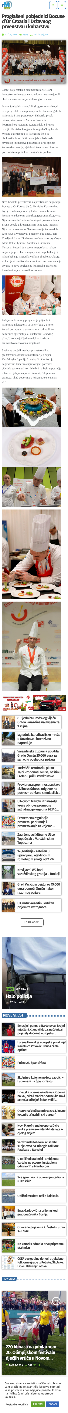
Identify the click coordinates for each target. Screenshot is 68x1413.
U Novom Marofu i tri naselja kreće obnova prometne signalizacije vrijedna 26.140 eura (37, 807)
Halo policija (19, 996)
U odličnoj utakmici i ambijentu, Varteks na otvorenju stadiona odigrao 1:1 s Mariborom (38, 1163)
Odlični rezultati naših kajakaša (38, 1196)
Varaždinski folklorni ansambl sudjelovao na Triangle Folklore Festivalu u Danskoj (38, 1146)
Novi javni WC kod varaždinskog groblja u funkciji (38, 872)
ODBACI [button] (53, 1404)
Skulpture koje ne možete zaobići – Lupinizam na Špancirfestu (40, 1079)
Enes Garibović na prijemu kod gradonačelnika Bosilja (37, 1212)
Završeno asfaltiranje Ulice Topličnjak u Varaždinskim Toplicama (36, 838)
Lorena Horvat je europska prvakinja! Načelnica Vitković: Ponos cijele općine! (41, 1046)
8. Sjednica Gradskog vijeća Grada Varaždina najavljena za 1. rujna (38, 722)
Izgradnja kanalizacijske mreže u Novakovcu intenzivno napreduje (38, 739)
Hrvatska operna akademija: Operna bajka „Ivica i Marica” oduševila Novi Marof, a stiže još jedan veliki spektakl (41, 1098)
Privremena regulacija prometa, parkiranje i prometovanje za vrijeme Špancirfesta (34, 824)
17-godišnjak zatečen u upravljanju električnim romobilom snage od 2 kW (35, 855)
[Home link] (7, 5)
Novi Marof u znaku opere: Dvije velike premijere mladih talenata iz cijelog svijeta (40, 1129)
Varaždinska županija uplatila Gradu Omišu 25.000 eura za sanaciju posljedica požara (38, 755)
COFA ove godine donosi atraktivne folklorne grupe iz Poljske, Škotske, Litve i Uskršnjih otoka (40, 1262)
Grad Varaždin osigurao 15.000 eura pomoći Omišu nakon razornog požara (38, 888)
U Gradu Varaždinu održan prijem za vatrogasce (35, 905)
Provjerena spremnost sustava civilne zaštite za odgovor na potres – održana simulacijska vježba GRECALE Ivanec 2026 (38, 791)
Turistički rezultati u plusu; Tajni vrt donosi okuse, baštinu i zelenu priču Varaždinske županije (38, 774)
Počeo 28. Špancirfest (31, 1063)
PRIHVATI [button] (38, 1404)
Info (9, 989)
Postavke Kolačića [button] (17, 1404)
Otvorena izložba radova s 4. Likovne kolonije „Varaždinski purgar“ (41, 1113)
